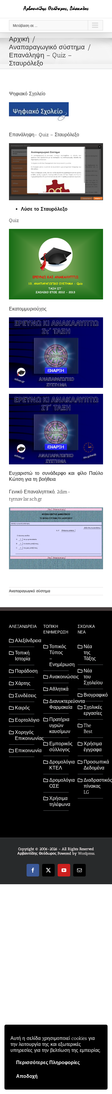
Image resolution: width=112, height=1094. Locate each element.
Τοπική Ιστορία (22, 656)
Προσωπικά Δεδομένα (92, 765)
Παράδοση (23, 671)
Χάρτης (22, 683)
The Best (88, 728)
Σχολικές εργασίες (92, 710)
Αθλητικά (57, 689)
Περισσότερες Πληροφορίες (48, 1062)
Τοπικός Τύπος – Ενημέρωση (57, 655)
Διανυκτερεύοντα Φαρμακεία (57, 704)
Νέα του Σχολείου (92, 677)
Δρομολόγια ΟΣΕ (57, 783)
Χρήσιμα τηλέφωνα (57, 801)
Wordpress (86, 853)
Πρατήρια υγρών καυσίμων (57, 725)
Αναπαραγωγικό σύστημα (29, 591)
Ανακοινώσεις (57, 677)
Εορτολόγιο (23, 720)
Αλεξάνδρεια (23, 640)
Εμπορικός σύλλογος (57, 746)
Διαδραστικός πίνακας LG (92, 786)
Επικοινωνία (23, 750)
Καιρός (22, 708)
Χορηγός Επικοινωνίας (23, 735)
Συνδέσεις (23, 695)
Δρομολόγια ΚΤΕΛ (57, 765)
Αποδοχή (27, 1076)
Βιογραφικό (92, 695)
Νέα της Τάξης (90, 652)
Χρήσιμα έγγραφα (92, 746)
